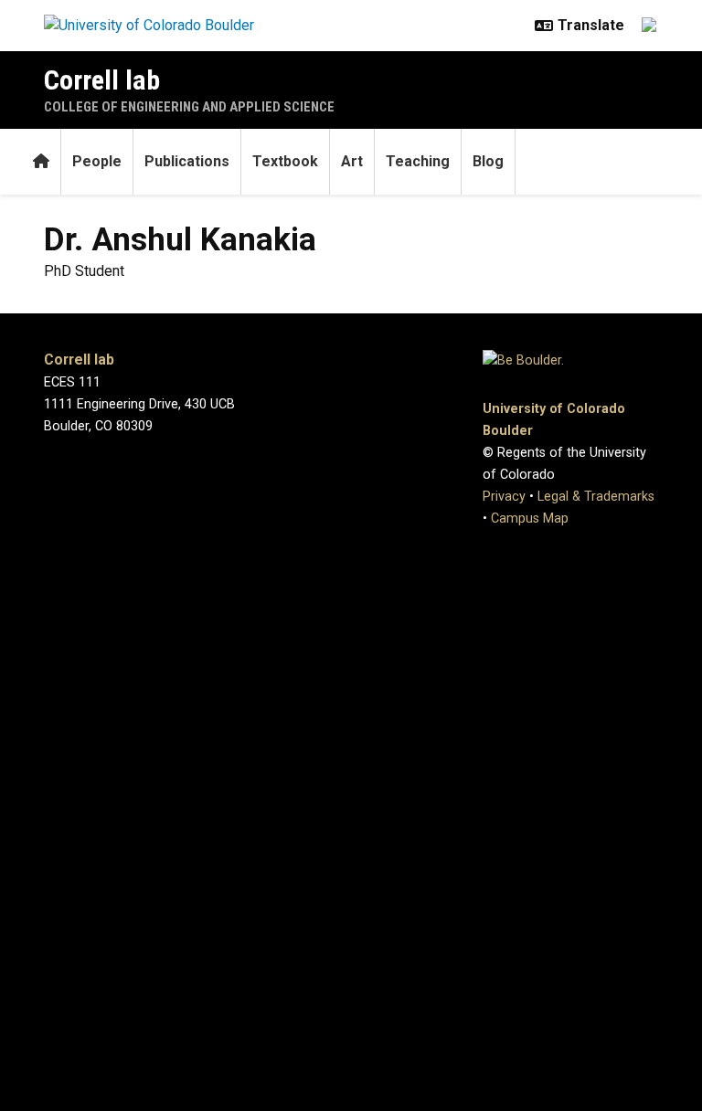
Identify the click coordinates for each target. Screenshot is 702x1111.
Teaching (418, 161)
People (97, 161)
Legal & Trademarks (595, 496)
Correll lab (102, 80)
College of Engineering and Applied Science (189, 107)
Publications (186, 161)
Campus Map (530, 518)
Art (352, 161)
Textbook (285, 161)
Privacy (504, 496)
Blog (488, 161)
